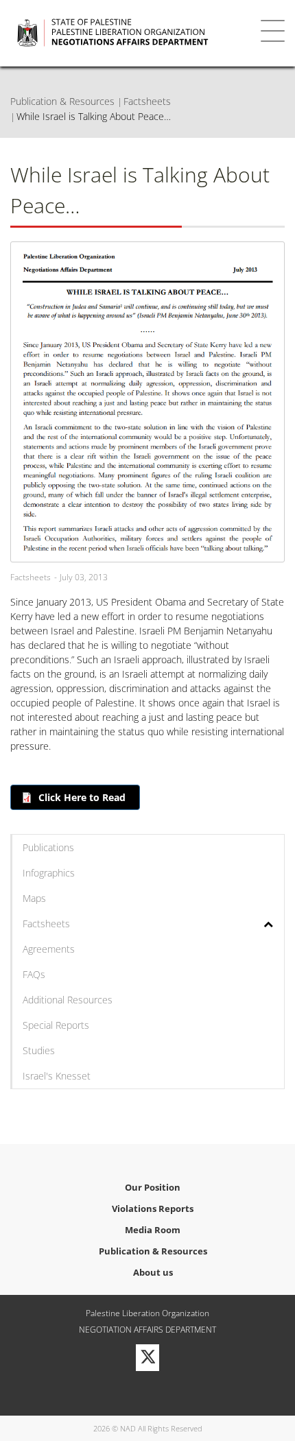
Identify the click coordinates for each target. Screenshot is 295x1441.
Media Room (152, 1230)
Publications (48, 847)
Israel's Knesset (57, 1075)
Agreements (49, 948)
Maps (34, 898)
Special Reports (56, 1025)
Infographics (49, 872)
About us (153, 1272)
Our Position (152, 1187)
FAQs (34, 974)
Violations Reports (152, 1208)
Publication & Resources (62, 101)
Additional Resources (68, 999)
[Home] (127, 32)
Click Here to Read (82, 797)
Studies (39, 1050)
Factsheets (147, 101)
